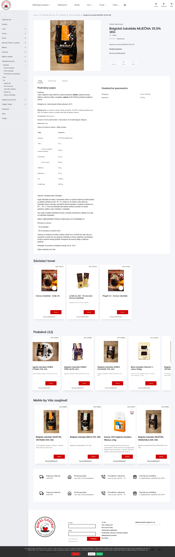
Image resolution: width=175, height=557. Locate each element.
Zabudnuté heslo (73, 541)
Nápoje (4, 47)
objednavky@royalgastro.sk (145, 522)
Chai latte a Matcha (10, 89)
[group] (51, 436)
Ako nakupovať (107, 525)
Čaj (4, 80)
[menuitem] (41, 5)
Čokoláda (6, 65)
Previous (35, 365)
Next (168, 365)
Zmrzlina (5, 52)
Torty (4, 29)
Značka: (116, 24)
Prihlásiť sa (94, 539)
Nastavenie (76, 554)
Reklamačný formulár (109, 535)
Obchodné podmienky (109, 530)
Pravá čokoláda (8, 71)
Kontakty (105, 538)
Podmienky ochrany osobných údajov (115, 533)
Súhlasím (99, 554)
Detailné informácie (115, 49)
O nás (104, 522)
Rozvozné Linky (107, 527)
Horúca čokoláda (9, 68)
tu (146, 550)
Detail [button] (59, 456)
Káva (4, 77)
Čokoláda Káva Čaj (8, 61)
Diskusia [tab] (65, 81)
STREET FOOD (7, 104)
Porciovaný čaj (8, 86)
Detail (56, 312)
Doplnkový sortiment (9, 100)
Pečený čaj (7, 92)
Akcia (4, 114)
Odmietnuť (91, 554)
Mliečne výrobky (7, 56)
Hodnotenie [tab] (52, 81)
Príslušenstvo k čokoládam (12, 74)
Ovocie (4, 33)
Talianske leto (6, 20)
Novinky (4, 24)
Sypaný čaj (7, 83)
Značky (4, 118)
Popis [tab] (40, 81)
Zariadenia (5, 109)
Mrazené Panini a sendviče (11, 43)
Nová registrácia (72, 539)
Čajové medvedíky (9, 95)
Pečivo (4, 38)
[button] (51, 452)
